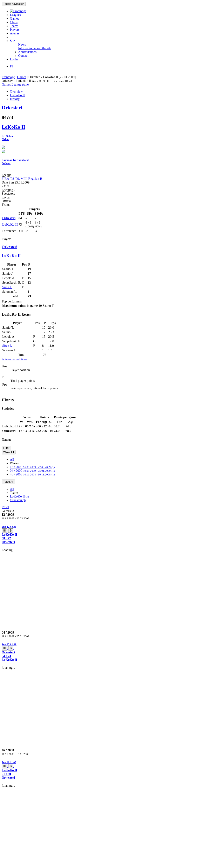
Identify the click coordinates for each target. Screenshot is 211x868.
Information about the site (34, 48)
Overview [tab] (16, 91)
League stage (20, 84)
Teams (14, 26)
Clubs (14, 22)
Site (12, 40)
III (4, 530)
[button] (105, 534)
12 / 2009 (32, 467)
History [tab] (15, 99)
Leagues (15, 14)
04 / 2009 (32, 470)
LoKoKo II (19, 496)
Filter (6, 447)
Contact (23, 55)
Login (14, 59)
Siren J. (7, 287)
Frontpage (8, 77)
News (22, 44)
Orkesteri (18, 500)
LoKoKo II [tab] (17, 95)
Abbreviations (27, 52)
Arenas (14, 33)
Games (14, 18)
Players (14, 29)
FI (11, 66)
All (12, 459)
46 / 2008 (32, 474)
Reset (5, 507)
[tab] (105, 534)
